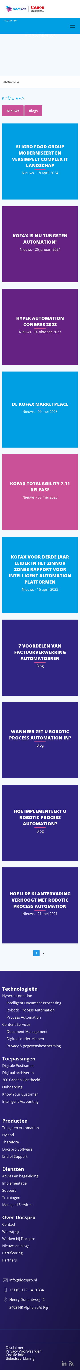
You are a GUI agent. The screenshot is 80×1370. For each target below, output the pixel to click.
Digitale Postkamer (18, 1066)
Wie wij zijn (11, 1232)
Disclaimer (15, 1347)
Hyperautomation (17, 996)
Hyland (8, 1135)
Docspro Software (17, 1149)
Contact (8, 1225)
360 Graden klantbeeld (21, 1080)
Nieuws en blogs (16, 1246)
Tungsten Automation (20, 1128)
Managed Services (17, 1205)
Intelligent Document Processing (34, 1003)
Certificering (12, 1253)
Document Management (27, 1032)
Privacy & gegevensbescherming (34, 1046)
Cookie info (15, 1355)
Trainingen (11, 1198)
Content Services (16, 1025)
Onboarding (12, 1087)
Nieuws (13, 110)
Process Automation (24, 1017)
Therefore (10, 1142)
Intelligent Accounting (20, 1102)
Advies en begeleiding (20, 1176)
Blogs (33, 110)
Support (9, 1191)
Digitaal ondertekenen (25, 1039)
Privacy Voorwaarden (24, 1351)
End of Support (15, 1157)
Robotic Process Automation (31, 1010)
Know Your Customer (20, 1094)
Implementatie (14, 1183)
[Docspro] (33, 9)
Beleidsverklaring (20, 1358)
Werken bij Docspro (18, 1239)
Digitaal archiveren (18, 1073)
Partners (9, 1260)
